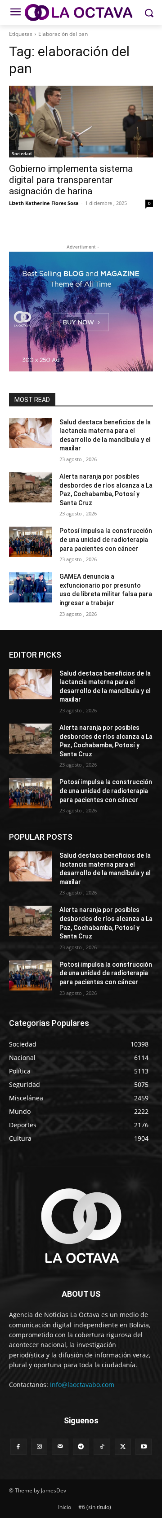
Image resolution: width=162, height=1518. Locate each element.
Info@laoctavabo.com (82, 1384)
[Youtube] (143, 1447)
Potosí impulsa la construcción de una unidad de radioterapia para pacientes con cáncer (105, 539)
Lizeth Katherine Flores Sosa (44, 203)
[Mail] (60, 1447)
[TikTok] (102, 1447)
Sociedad (22, 153)
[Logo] (81, 12)
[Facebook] (18, 1447)
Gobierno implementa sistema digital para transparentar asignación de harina (71, 179)
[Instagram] (39, 1447)
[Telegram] (81, 1447)
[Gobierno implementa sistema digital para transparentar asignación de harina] (81, 121)
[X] (123, 1447)
